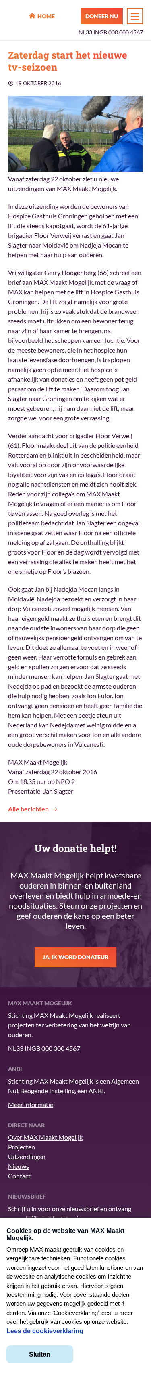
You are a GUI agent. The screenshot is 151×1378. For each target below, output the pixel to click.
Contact (19, 1176)
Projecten (21, 1147)
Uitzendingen (27, 1156)
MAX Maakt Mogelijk (16, 16)
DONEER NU (101, 16)
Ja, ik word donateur (75, 957)
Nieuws (18, 1166)
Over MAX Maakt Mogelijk (45, 1137)
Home (46, 16)
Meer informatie (30, 1104)
